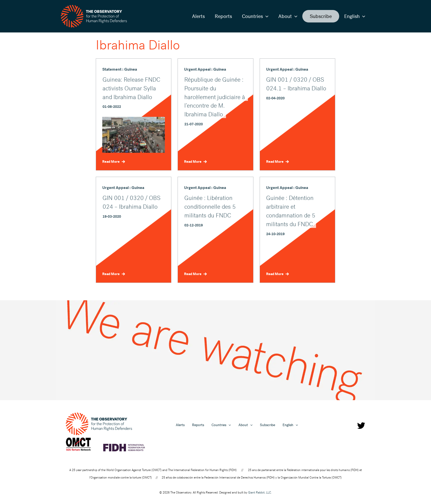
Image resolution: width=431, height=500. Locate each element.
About (285, 16)
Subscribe (321, 16)
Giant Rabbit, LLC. (260, 492)
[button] (265, 16)
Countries (252, 16)
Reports (223, 16)
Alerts (198, 16)
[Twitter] (361, 426)
